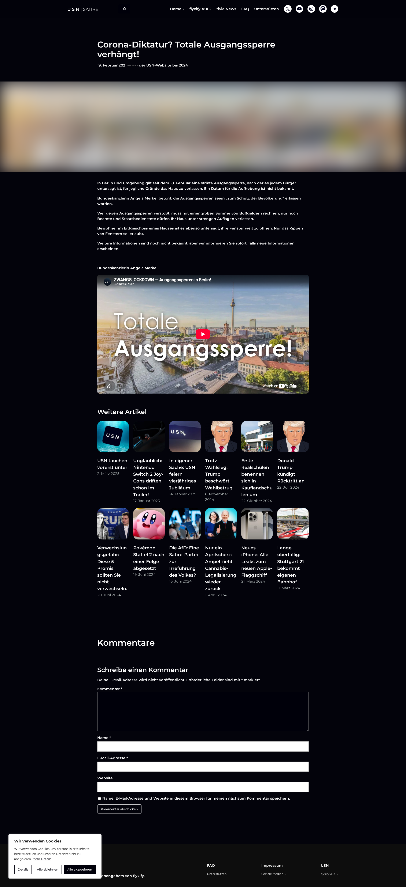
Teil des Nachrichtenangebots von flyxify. (106, 876)
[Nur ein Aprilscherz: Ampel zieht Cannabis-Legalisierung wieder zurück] (221, 524)
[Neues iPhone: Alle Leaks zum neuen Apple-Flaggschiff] (257, 524)
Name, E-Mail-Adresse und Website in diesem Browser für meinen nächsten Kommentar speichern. (196, 798)
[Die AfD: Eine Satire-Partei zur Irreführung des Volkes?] (185, 524)
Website (105, 778)
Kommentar (109, 689)
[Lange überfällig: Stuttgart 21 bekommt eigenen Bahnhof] (293, 524)
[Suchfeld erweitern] (124, 9)
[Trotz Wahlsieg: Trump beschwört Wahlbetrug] (221, 437)
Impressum (272, 865)
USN (325, 865)
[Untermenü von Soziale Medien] (285, 874)
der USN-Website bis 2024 (163, 65)
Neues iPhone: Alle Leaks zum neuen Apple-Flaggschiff (256, 561)
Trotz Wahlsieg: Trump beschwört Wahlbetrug (219, 474)
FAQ (211, 865)
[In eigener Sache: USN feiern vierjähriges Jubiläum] (185, 437)
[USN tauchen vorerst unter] (113, 437)
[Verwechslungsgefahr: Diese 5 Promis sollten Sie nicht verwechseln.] (113, 524)
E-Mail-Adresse (112, 758)
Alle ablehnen (47, 869)
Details (23, 869)
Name (104, 738)
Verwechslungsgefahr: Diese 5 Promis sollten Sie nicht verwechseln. (112, 568)
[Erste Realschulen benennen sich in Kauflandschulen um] (257, 437)
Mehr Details (42, 859)
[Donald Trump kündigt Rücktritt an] (293, 437)
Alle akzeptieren (79, 869)
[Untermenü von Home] (183, 9)
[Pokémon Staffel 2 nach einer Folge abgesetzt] (149, 524)
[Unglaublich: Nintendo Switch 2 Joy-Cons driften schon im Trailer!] (149, 437)
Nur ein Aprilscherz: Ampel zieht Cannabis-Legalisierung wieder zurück (220, 568)
